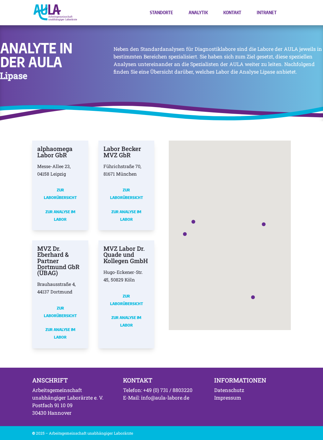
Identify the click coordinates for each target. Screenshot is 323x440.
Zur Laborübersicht (60, 193)
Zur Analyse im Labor (60, 215)
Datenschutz (229, 390)
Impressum (227, 397)
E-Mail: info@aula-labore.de (156, 397)
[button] (193, 221)
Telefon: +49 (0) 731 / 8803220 (157, 390)
